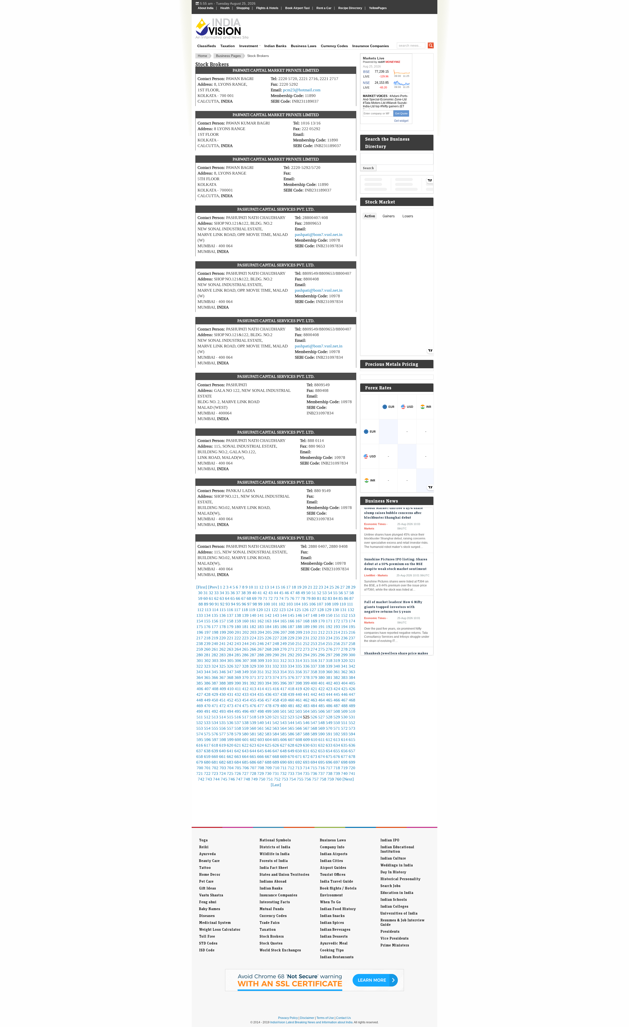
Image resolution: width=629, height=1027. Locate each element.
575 (207, 734)
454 (245, 700)
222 (237, 638)
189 (306, 626)
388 (222, 683)
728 (253, 773)
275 (321, 649)
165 (283, 621)
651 (306, 750)
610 (314, 739)
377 (298, 677)
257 (344, 643)
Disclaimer (307, 1018)
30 (200, 592)
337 (314, 666)
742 (201, 779)
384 (352, 677)
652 (314, 750)
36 (232, 592)
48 (297, 592)
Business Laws (303, 46)
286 (245, 654)
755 (300, 779)
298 (336, 654)
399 (306, 683)
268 (268, 649)
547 (314, 722)
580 (245, 734)
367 (222, 677)
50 (308, 592)
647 (275, 750)
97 (249, 604)
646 (268, 750)
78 (303, 598)
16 (283, 587)
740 (344, 773)
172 (336, 621)
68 (249, 598)
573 (352, 728)
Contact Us (343, 1018)
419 (298, 688)
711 (283, 767)
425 (344, 688)
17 (288, 587)
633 (329, 745)
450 (215, 700)
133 (199, 615)
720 (352, 767)
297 (329, 654)
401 (321, 683)
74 (281, 598)
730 (268, 773)
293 (298, 654)
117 (237, 609)
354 (283, 671)
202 (245, 632)
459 (283, 700)
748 (246, 779)
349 (245, 671)
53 (324, 592)
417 (283, 688)
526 (314, 717)
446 (344, 694)
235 (336, 638)
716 (321, 767)
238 (199, 643)
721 (199, 773)
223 (245, 638)
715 (314, 767)
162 (260, 621)
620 (230, 745)
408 (215, 688)
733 (291, 773)
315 (306, 660)
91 (217, 604)
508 (336, 711)
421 (314, 688)
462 (306, 700)
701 (207, 767)
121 (267, 609)
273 (306, 649)
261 (215, 649)
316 (314, 660)
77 (297, 598)
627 (283, 745)
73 (276, 598)
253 (314, 643)
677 (344, 756)
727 (245, 773)
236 (344, 638)
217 (199, 638)
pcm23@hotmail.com (301, 90)
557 (230, 728)
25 (331, 587)
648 (283, 750)
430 (222, 694)
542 (275, 722)
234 (329, 638)
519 (260, 717)
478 (268, 705)
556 (222, 728)
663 (237, 756)
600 (238, 739)
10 (251, 587)
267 (260, 649)
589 (314, 734)
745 (224, 779)
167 (298, 621)
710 (276, 767)
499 (268, 711)
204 (260, 632)
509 (344, 711)
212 (321, 632)
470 (207, 705)
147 (306, 615)
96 (244, 604)
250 (291, 643)
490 (199, 711)
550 (336, 722)
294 (306, 654)
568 (314, 728)
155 (207, 621)
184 (268, 626)
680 (207, 762)
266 (253, 649)
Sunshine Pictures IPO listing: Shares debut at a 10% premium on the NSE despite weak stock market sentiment (395, 546)
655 (336, 750)
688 (268, 762)
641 (230, 750)
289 (268, 654)
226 (268, 638)
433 (245, 694)
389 (230, 683)
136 (222, 615)
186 (283, 626)
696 (329, 762)
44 (276, 592)
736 (314, 773)
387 (215, 683)
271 (291, 649)
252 (306, 643)
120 (259, 609)
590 (321, 734)
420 (306, 688)
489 (352, 705)
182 (253, 626)
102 (282, 604)
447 (352, 694)
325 (222, 666)
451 (222, 700)
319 (336, 660)
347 (230, 671)
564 (283, 728)
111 (350, 604)
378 (306, 677)
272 (298, 649)
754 (292, 779)
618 (215, 745)
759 (330, 779)
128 (320, 609)
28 (348, 587)
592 (336, 734)
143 (275, 615)
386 (207, 683)
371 (253, 677)
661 (222, 756)
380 (321, 677)
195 (352, 626)
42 (265, 592)
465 (329, 700)
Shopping (242, 8)
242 (230, 643)
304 (222, 660)
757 (315, 779)
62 (216, 598)
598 (222, 739)
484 (314, 705)
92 (222, 604)
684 (237, 762)
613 (336, 739)
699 (352, 762)
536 (230, 722)
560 (253, 728)
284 (230, 654)
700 (200, 767)
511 (200, 717)
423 (329, 688)
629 (298, 745)
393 (260, 683)
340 (336, 666)
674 (321, 756)
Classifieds (206, 46)
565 (291, 728)
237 (352, 638)
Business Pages (228, 56)
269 (275, 649)
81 (319, 598)
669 (283, 756)
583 (268, 734)
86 (346, 598)
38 (243, 592)
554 (207, 728)
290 (275, 654)
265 (245, 649)
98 (255, 604)
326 (230, 666)
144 (283, 615)
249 (283, 643)
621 (237, 745)
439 (291, 694)
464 (321, 700)
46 (287, 592)
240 (215, 643)
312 (283, 660)
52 (319, 592)
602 (253, 739)
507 (329, 711)
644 (253, 750)
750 (262, 779)
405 (352, 683)
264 (237, 649)
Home (202, 56)
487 (336, 705)
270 (283, 649)
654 (329, 750)
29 (353, 587)
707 (253, 767)
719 (344, 767)
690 (283, 762)
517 (245, 717)
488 (344, 705)
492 (215, 711)
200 (230, 632)
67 (243, 598)
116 (230, 609)
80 (314, 598)
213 (329, 632)
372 (260, 677)
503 (298, 711)
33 (216, 592)
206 (276, 632)
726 (237, 773)
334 (291, 666)
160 (245, 621)
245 (253, 643)
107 (320, 604)
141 (260, 615)
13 (267, 587)
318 (329, 660)
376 (291, 677)
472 (222, 705)
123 (282, 609)
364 (199, 677)
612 (329, 739)
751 (269, 779)
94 (233, 604)
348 (237, 671)
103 (289, 604)
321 (352, 660)
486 (329, 705)
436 (268, 694)
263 (230, 649)
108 (327, 604)
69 (254, 598)
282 (215, 654)
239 (207, 643)
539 (253, 722)
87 (351, 598)
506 (321, 711)
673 (314, 756)
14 (272, 587)
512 (207, 717)
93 (228, 604)
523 (291, 717)
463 (314, 700)
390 (237, 683)
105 (304, 604)
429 (215, 694)
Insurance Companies (370, 46)
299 (344, 654)
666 (260, 756)
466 (336, 700)
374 (275, 677)
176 (207, 626)
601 (245, 739)
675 (329, 756)
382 (336, 677)
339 (329, 666)
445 (336, 694)
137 (230, 615)
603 (260, 739)
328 (245, 666)
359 (321, 671)
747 (239, 779)
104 (297, 604)
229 (291, 638)
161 (253, 621)
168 (306, 621)
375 (283, 677)
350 (253, 671)
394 (268, 683)
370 (245, 677)
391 (245, 683)
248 (275, 643)
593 (344, 734)
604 (268, 739)
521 (275, 717)
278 (344, 649)
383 (344, 677)
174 (352, 621)
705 (238, 767)
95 (238, 604)
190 (314, 626)
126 (305, 609)
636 (352, 745)
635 (344, 745)
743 (208, 779)
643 (245, 750)
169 (314, 621)
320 (344, 660)
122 (275, 609)
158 (230, 621)
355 (291, 671)
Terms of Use (325, 1018)
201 (238, 632)
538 (245, 722)
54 (330, 592)
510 (352, 711)
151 (336, 615)
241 (222, 643)
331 (268, 666)
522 (283, 717)
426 (352, 688)
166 (291, 621)
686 (253, 762)
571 (336, 728)
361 (336, 671)
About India (206, 8)
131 (343, 609)
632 (321, 745)
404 (344, 683)
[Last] (276, 784)
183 (260, 626)
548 (321, 722)
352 (268, 671)
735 (306, 773)
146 (298, 615)
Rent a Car (323, 8)
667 (268, 756)
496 (245, 711)
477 (260, 705)
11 (256, 587)
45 (281, 592)
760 (338, 779)
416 (275, 688)
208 (291, 632)
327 (237, 666)
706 (245, 767)
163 (268, 621)
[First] (201, 587)
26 (337, 587)
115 (222, 609)
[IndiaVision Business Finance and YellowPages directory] (222, 28)
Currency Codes (334, 46)
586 (291, 734)
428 (207, 694)
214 (336, 632)
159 (237, 621)
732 (283, 773)
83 (330, 598)
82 (324, 598)
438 (283, 694)
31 (205, 592)
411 (238, 688)
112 (200, 609)
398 (298, 683)
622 (245, 745)
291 (283, 654)
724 (222, 773)
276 (329, 649)
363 (352, 671)
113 (208, 609)
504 (306, 711)
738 (329, 773)
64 (227, 598)
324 (215, 666)
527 (321, 717)
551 (344, 722)
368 (230, 677)
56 (341, 592)
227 (275, 638)
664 (245, 756)
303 (215, 660)
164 (275, 621)
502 (291, 711)
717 (329, 767)
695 (321, 762)
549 (329, 722)
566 (298, 728)
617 (207, 745)
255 (329, 643)
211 (314, 632)
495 (237, 711)
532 (199, 722)
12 (261, 587)
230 (298, 638)
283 (222, 654)
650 (298, 750)
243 (237, 643)
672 (306, 756)
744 (216, 779)
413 (253, 688)
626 (275, 745)
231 (306, 638)
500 (275, 711)
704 (230, 767)
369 (237, 677)
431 (230, 694)
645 (260, 750)
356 (298, 671)
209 (299, 632)
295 (314, 654)
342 (352, 666)
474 (237, 705)
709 (268, 767)
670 (291, 756)
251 (298, 643)
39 (249, 592)
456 (260, 700)
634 (336, 745)
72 (270, 598)
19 (299, 587)
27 (342, 587)
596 (207, 739)
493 (222, 711)
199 (222, 632)
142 (268, 615)
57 (346, 592)
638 (207, 750)
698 (344, 762)
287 (253, 654)
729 (260, 773)
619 (222, 745)
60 (205, 598)
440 (298, 694)
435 (260, 694)
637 (199, 750)
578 (230, 734)
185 (275, 626)
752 (277, 779)
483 (306, 705)
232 (314, 638)
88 (201, 604)
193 (336, 626)
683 (230, 762)
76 (292, 598)
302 (207, 660)
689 (275, 762)
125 (297, 609)
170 (321, 621)
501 (283, 711)
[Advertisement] (347, 27)
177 (215, 626)
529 (336, 717)
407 (207, 688)
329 (253, 666)
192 (329, 626)
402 (329, 683)
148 (314, 615)
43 (270, 592)
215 (344, 632)
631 (314, 745)
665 (253, 756)
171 (329, 621)
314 (298, 660)
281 (207, 654)
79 (308, 598)
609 (306, 739)
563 (275, 728)
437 (275, 694)
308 (253, 660)
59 (200, 598)
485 (321, 705)
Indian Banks (275, 46)
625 (268, 745)
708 (260, 767)
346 (222, 671)
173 (344, 621)
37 (238, 592)
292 (291, 654)
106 (312, 604)
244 (245, 643)
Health (224, 8)
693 (306, 762)
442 (314, 694)
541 (268, 722)
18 (294, 587)
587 (298, 734)
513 (215, 717)
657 (352, 750)
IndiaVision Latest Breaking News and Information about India (311, 1022)
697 (336, 762)
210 (306, 632)
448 (199, 700)
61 (211, 598)
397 (291, 683)
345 (215, 671)
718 (336, 767)
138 (237, 615)
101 (274, 604)
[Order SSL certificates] (314, 990)
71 (265, 598)
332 (275, 666)
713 (298, 767)
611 (321, 739)
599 (230, 739)
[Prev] (213, 587)
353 (275, 671)
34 (222, 592)
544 (291, 722)
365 (207, 677)
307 (245, 660)
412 (245, 688)
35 (227, 592)
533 (207, 722)
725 (230, 773)
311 (276, 660)
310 (268, 660)
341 (344, 666)
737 (321, 773)
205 (268, 632)
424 (336, 688)
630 (306, 745)
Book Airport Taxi (297, 8)
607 (291, 739)
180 (237, 626)
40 (254, 592)
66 (238, 598)
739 (336, 773)
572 (344, 728)
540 (260, 722)
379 (314, 677)
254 (321, 643)
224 (253, 638)
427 (199, 694)
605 (276, 739)
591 (329, 734)
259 (199, 649)
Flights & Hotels (267, 8)
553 (199, 728)
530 (344, 717)
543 (283, 722)
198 (215, 632)
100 (266, 604)
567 (306, 728)
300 (352, 654)
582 (260, 734)
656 (344, 750)
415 (268, 688)
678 (352, 756)
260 (207, 649)
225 (260, 638)
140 (253, 615)
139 (245, 615)
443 (321, 694)
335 (298, 666)
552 (352, 722)
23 (321, 587)
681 (215, 762)
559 (245, 728)
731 (275, 773)
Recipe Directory (350, 8)
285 (237, 654)
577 (222, 734)
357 (306, 671)
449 (207, 700)
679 (199, 762)
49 (303, 592)
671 (298, 756)
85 (341, 598)
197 (207, 632)
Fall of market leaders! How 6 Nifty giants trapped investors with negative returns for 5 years (393, 589)
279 (352, 649)
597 (215, 739)
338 (321, 666)
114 (215, 609)
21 (310, 587)
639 (215, 750)
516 (237, 717)
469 (199, 705)
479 (275, 705)
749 (254, 779)
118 (245, 609)
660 (215, 756)
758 (323, 779)
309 (260, 660)
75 (287, 598)
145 (291, 615)
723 (215, 773)
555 (215, 728)
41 (259, 592)
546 (306, 722)
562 (268, 728)
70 (259, 598)
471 (215, 705)
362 (344, 671)
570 (329, 728)
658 (199, 756)
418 (291, 688)
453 (237, 700)
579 (237, 734)
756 (307, 779)
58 (351, 592)
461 (298, 700)
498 (260, 711)
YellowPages (378, 8)
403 (336, 683)
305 (230, 660)
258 (352, 643)
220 (222, 638)
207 (283, 632)
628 (291, 745)
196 (200, 632)
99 (260, 604)
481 (291, 705)
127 (313, 609)
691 (291, 762)
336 (306, 666)
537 (237, 722)
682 (222, 762)
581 (253, 734)
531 (352, 717)
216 (352, 632)
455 (253, 700)
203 (253, 632)
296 (321, 654)
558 (237, 728)
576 (215, 734)
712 (291, 767)
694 (314, 762)
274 (314, 649)
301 (200, 660)
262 (222, 649)
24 (326, 587)
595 (200, 739)
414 (260, 688)
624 (260, 745)
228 (283, 638)
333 (283, 666)
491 (207, 711)
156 (215, 621)
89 (206, 604)
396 (283, 683)
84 (335, 598)
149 (321, 615)
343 (199, 671)
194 (344, 626)
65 (232, 598)
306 (238, 660)
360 (329, 671)
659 (207, 756)
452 (230, 700)
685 (245, 762)
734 (298, 773)
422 (321, 688)
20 (304, 587)
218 (207, 638)
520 (268, 717)
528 (329, 717)
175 (199, 626)
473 (230, 705)
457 (268, 700)
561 (260, 728)
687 (260, 762)
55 (335, 592)
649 (291, 750)
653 (321, 750)
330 (260, 666)
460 (291, 700)
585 (283, 734)
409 (222, 688)
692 (298, 762)
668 (275, 756)
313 (291, 660)
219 (215, 638)
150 (329, 615)
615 (352, 739)
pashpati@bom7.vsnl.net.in (319, 234)
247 (268, 643)
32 (211, 592)
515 (230, 717)
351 (260, 671)
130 (335, 609)
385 (199, 683)
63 (222, 598)
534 (215, 722)
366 (215, 677)
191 (321, 626)
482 (298, 705)
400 (314, 683)
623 (253, 745)
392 (253, 683)
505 (314, 711)
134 (207, 615)
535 (222, 722)
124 (290, 609)
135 (215, 615)
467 (344, 700)
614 (344, 739)
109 (335, 604)
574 (199, 734)
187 (291, 626)
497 (253, 711)
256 (336, 643)
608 (299, 739)
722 (207, 773)
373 (268, 677)
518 (253, 717)
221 (230, 638)
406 (200, 688)
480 (283, 705)
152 (344, 615)
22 (315, 587)
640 (222, 750)
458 (275, 700)
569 (321, 728)
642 (237, 750)
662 (230, 756)
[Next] (348, 779)
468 (352, 700)
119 (252, 609)
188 (298, 626)
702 (215, 767)
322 (199, 666)
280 (199, 654)
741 (352, 773)
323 (207, 666)
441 (306, 694)
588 (306, 734)
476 (253, 705)
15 (277, 587)
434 (253, 694)
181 (245, 626)
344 (207, 671)
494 (230, 711)
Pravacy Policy (288, 1018)
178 (222, 626)
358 (314, 671)
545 (298, 722)
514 (222, 717)
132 (351, 609)
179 (230, 626)
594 (352, 734)
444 (329, 694)
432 (237, 694)
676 (336, 756)
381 (329, 677)
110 (343, 604)
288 (260, 654)
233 (321, 638)
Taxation (227, 46)
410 (230, 688)
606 (283, 739)
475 (245, 705)
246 (260, 643)
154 (199, 621)
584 (275, 734)
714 (306, 767)
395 (275, 683)
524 (298, 717)
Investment (248, 46)
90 (211, 604)
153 (352, 615)
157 (222, 621)
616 (199, 745)
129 (328, 609)
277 (336, 649)
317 (321, 660)
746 (231, 779)
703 (222, 767)
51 (314, 592)
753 (285, 779)
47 (292, 592)
